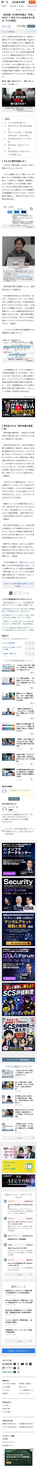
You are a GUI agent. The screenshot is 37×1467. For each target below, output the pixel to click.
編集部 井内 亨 (16, 81)
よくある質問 (6, 1387)
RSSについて (23, 1387)
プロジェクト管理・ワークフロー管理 (12, 648)
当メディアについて (25, 1393)
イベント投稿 (6, 1412)
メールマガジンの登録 (8, 1383)
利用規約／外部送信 (25, 1383)
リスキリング (31, 6)
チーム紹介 (5, 1405)
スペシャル (13, 6)
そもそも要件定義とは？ (17, 122)
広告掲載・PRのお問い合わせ (17, 1351)
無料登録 (32, 2)
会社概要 (5, 1439)
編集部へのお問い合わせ (9, 1424)
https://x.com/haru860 (21, 276)
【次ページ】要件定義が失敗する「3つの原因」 (18, 584)
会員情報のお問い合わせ (26, 1424)
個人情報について (7, 1445)
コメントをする (14, 799)
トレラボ (17, 278)
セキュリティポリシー (8, 1442)
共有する (32, 26)
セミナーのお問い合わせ (9, 1427)
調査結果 (19, 565)
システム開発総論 (8, 32)
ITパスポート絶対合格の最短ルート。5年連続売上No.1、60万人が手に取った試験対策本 (19, 831)
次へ (25, 593)
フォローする (31, 31)
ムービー (21, 6)
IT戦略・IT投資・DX (10, 654)
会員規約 (5, 1393)
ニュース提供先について (26, 1390)
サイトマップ (6, 1390)
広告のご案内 (6, 1408)
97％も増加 (11, 49)
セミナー (4, 6)
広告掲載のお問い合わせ (26, 1427)
